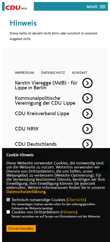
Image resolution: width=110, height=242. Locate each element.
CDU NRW (27, 129)
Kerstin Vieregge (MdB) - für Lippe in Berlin (46, 85)
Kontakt (79, 72)
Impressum (24, 72)
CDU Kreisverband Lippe (42, 113)
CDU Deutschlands (36, 144)
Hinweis (69, 212)
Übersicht (76, 200)
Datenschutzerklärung (26, 191)
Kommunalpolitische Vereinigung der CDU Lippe (45, 100)
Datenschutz (53, 72)
